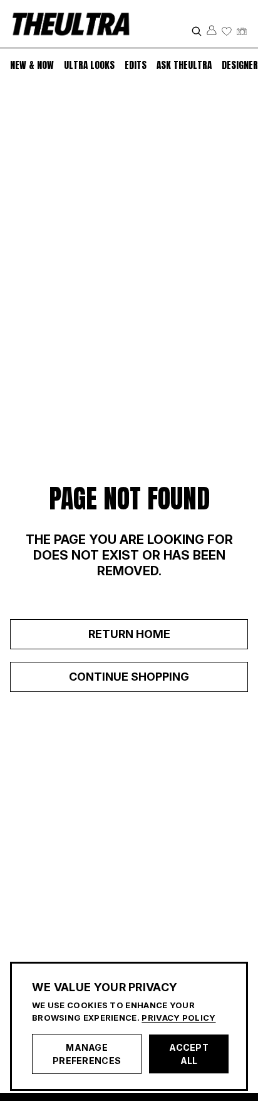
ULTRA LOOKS (89, 65)
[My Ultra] (226, 31)
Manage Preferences (87, 1054)
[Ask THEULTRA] (241, 31)
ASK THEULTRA (184, 65)
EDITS (136, 65)
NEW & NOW (32, 65)
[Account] (211, 30)
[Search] (196, 31)
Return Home (129, 634)
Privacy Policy (178, 1018)
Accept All (189, 1054)
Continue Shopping (129, 676)
